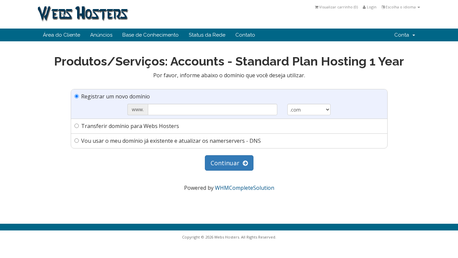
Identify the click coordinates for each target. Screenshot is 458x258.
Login (371, 6)
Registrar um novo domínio (115, 96)
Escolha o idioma (401, 6)
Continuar (227, 163)
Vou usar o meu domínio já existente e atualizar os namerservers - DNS (171, 140)
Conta (403, 35)
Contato (245, 35)
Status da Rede (207, 35)
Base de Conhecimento (150, 35)
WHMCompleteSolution (244, 187)
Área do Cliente (61, 35)
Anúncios (101, 35)
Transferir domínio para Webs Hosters (130, 126)
